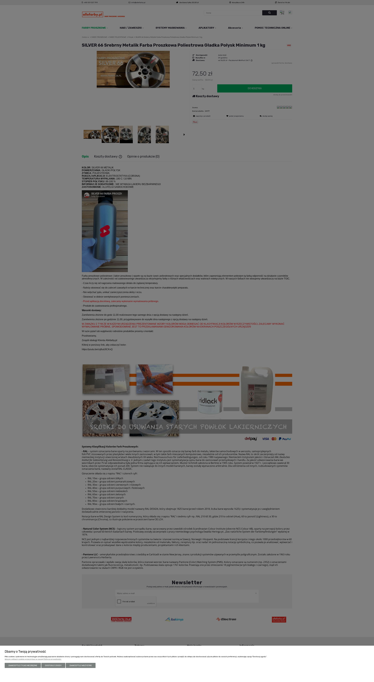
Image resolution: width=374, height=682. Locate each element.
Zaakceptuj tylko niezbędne (22, 665)
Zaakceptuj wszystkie (80, 665)
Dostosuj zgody (53, 665)
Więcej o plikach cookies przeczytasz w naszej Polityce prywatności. (33, 659)
